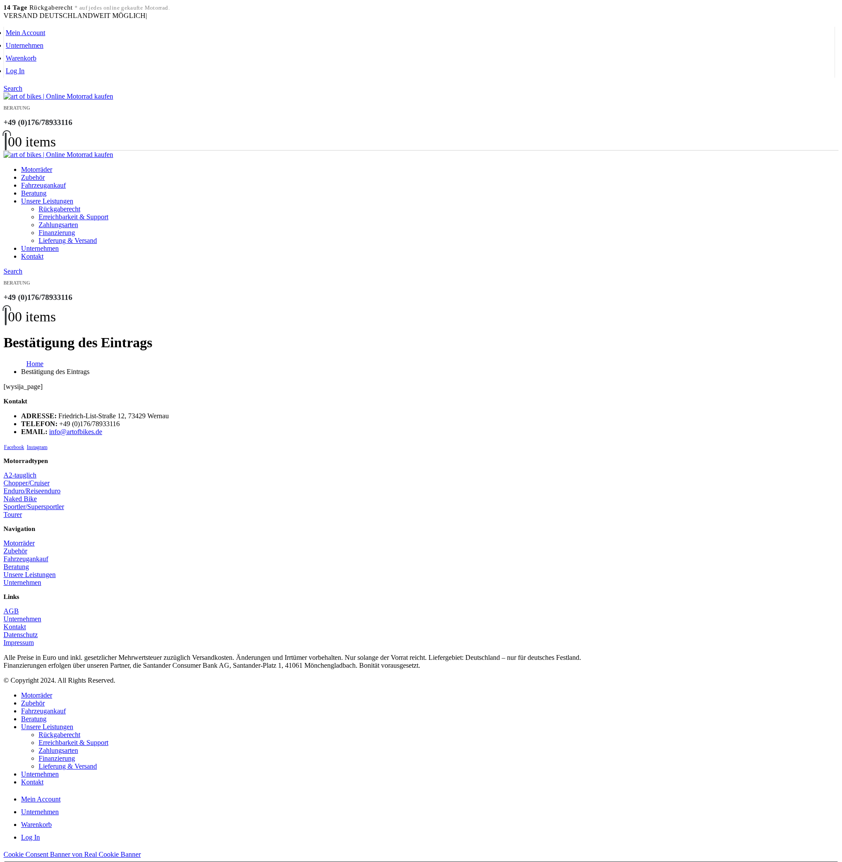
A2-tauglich (20, 475)
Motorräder (36, 169)
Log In (15, 71)
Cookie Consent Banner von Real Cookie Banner (72, 854)
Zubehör (33, 177)
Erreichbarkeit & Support (73, 217)
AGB (11, 611)
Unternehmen (24, 45)
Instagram (37, 447)
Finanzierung (57, 232)
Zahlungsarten (58, 224)
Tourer (13, 514)
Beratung (33, 193)
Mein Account (25, 32)
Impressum (19, 642)
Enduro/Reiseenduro (32, 491)
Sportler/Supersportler (34, 506)
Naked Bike (20, 498)
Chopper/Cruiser (27, 483)
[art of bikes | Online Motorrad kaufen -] (58, 96)
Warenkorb (21, 58)
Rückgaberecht (59, 209)
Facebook (14, 447)
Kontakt (32, 256)
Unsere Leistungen (47, 201)
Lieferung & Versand (68, 240)
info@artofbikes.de (75, 431)
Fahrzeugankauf (43, 185)
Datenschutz (21, 634)
